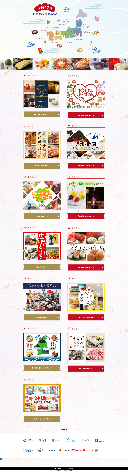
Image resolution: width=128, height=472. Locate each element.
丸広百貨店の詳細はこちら (86, 216)
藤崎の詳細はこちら (42, 318)
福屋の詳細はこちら (42, 267)
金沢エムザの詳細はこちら (42, 114)
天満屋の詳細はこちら (42, 216)
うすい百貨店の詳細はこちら (86, 318)
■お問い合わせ (70, 468)
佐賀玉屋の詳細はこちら (86, 368)
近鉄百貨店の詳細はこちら (86, 267)
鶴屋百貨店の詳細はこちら (86, 115)
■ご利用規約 (58, 468)
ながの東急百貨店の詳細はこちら (42, 368)
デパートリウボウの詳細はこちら (42, 419)
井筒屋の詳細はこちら (42, 166)
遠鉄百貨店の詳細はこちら (86, 165)
